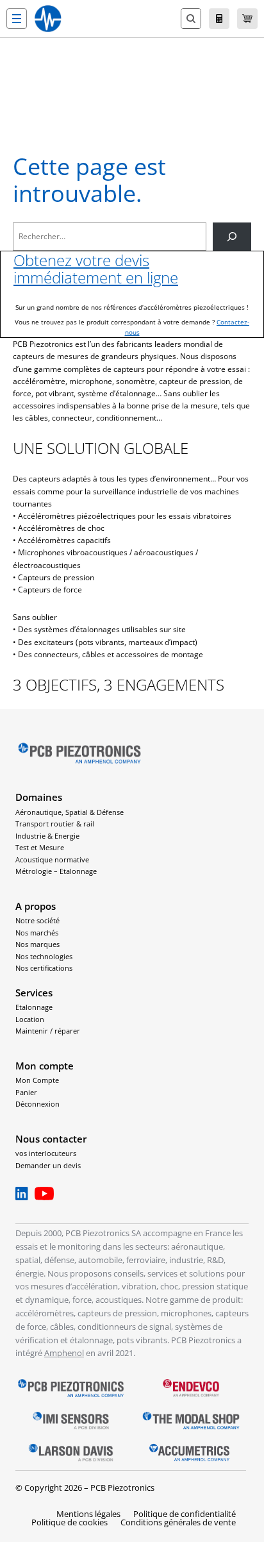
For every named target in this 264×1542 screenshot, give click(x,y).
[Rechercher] (232, 236)
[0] (247, 18)
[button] (16, 18)
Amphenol (64, 1353)
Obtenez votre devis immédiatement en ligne (95, 269)
